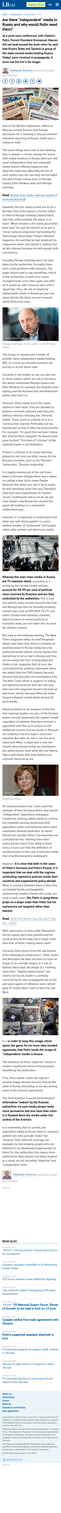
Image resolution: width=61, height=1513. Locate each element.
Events (5, 1400)
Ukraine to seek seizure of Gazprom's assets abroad (28, 1365)
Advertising (8, 1397)
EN (50, 4)
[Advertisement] (31, 1213)
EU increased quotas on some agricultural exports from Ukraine (27, 1380)
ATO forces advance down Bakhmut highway (29, 1279)
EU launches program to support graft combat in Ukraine (30, 1351)
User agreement (10, 1410)
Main (4, 14)
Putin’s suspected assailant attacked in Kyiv (28, 1336)
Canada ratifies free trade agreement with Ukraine (30, 1321)
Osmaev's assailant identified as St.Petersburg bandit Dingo (29, 1266)
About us (7, 1393)
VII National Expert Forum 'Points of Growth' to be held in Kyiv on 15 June (30, 1306)
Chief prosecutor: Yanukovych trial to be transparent (29, 1252)
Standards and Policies (13, 1407)
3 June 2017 (29, 14)
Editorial (6, 1403)
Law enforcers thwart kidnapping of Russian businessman (28, 1292)
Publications (16, 14)
